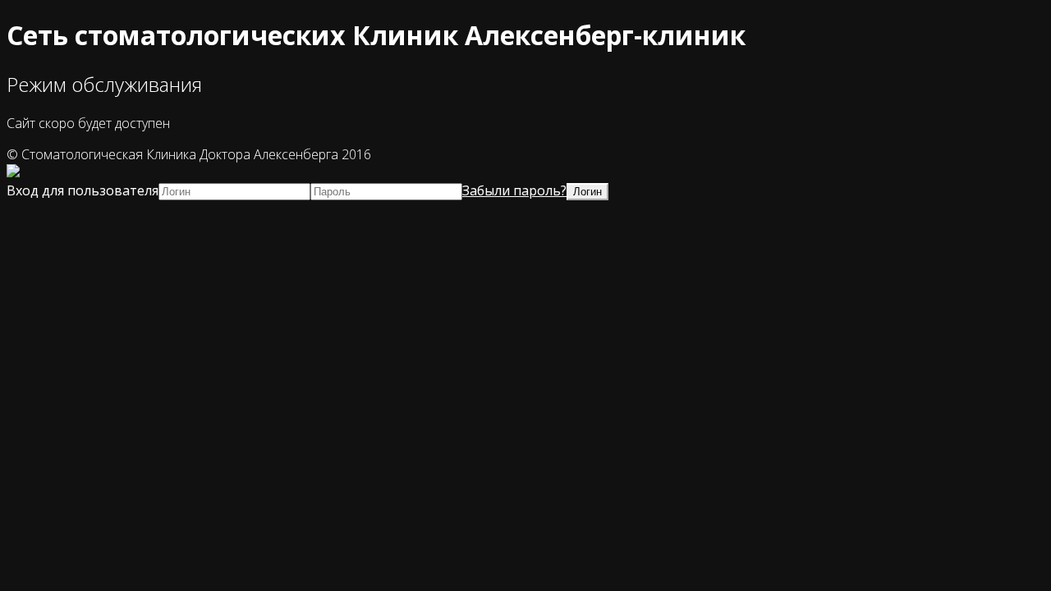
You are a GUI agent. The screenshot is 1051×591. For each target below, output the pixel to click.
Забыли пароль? (514, 190)
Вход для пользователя (82, 190)
